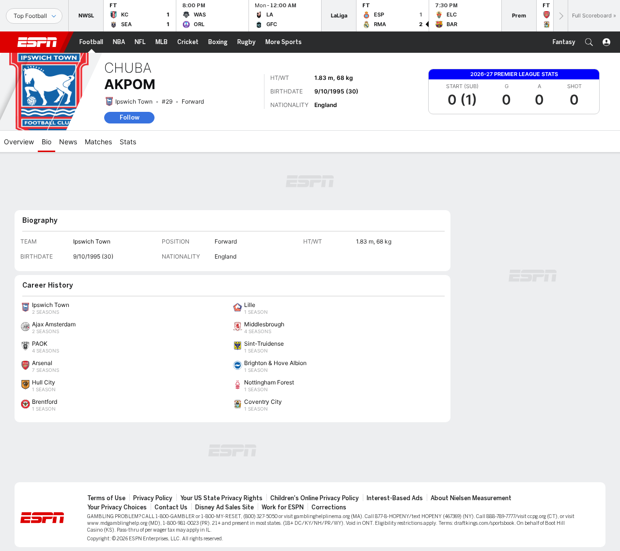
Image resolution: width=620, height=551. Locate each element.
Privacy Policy (152, 498)
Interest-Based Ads (395, 498)
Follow (130, 117)
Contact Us (171, 507)
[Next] (560, 15)
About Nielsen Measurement (471, 498)
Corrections (328, 507)
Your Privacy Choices (117, 507)
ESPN (37, 42)
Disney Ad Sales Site (224, 507)
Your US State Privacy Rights (221, 498)
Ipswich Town (134, 101)
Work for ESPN (283, 507)
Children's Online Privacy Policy (314, 498)
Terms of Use (106, 498)
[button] (589, 42)
